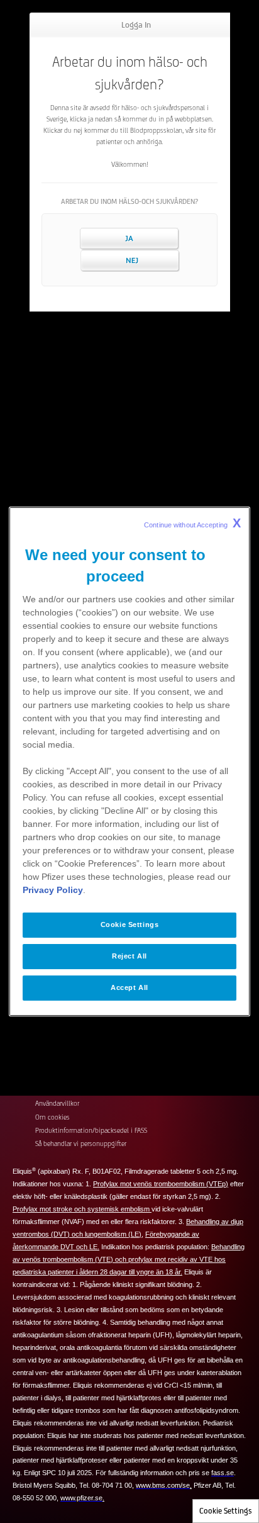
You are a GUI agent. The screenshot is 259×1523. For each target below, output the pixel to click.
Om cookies (52, 1117)
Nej (130, 261)
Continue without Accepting (192, 523)
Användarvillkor (57, 1103)
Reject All (129, 956)
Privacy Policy (53, 890)
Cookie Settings (225, 1510)
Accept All (129, 987)
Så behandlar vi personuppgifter (80, 1143)
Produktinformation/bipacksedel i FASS (91, 1130)
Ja (130, 239)
